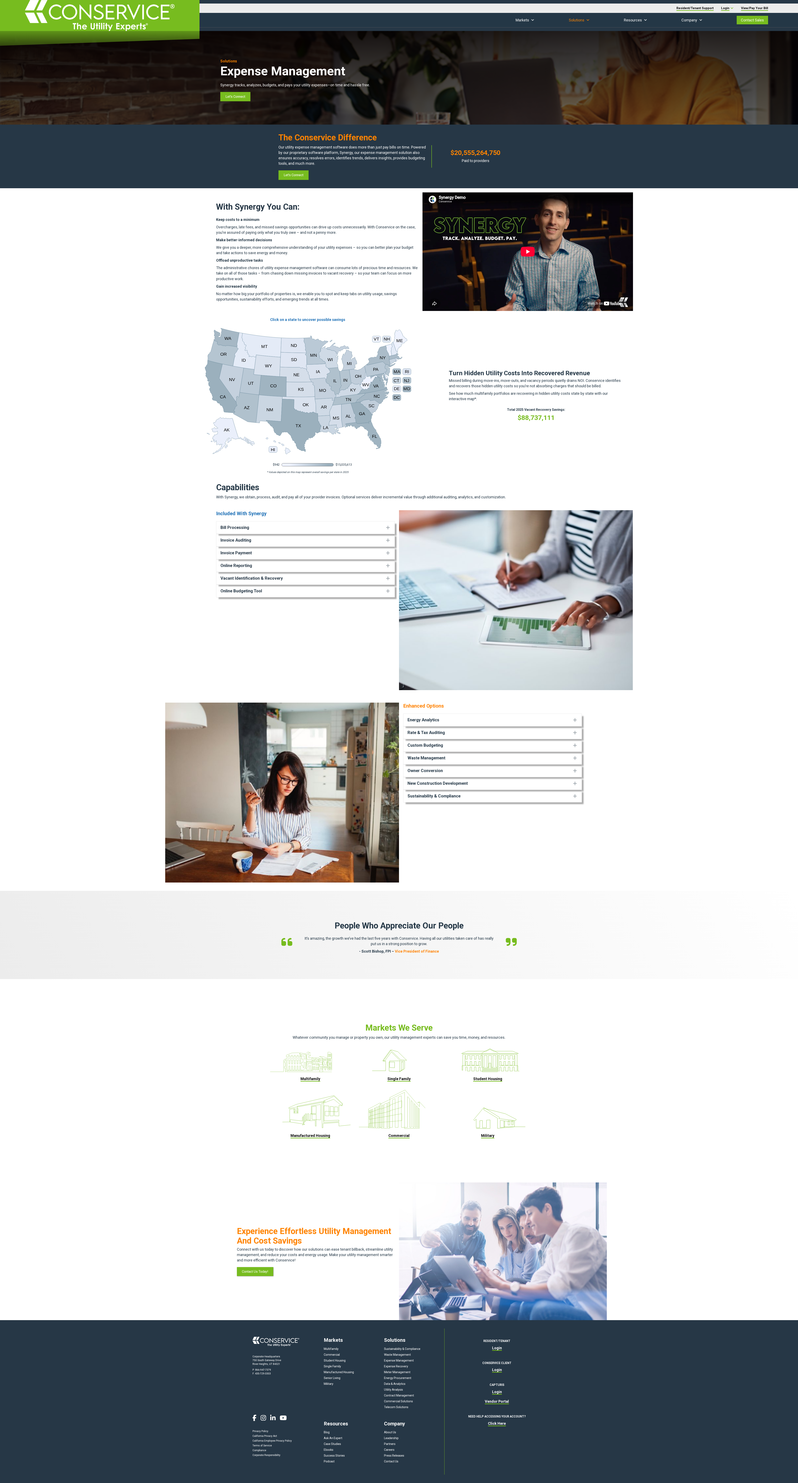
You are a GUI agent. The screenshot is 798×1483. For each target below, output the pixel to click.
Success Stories (334, 1455)
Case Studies (332, 1444)
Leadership (391, 1438)
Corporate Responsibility (266, 1455)
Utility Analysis (393, 1389)
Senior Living (332, 1378)
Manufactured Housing (339, 1372)
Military (328, 1383)
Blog (327, 1432)
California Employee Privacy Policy (272, 1440)
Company (689, 20)
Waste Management (397, 1354)
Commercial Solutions (398, 1401)
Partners (389, 1444)
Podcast (329, 1461)
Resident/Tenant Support (695, 8)
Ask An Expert (333, 1438)
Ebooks (328, 1449)
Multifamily (331, 1349)
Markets (522, 20)
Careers (389, 1449)
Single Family (332, 1366)
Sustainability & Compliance (402, 1349)
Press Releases (394, 1455)
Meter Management (397, 1372)
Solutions (576, 20)
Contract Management (399, 1395)
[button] (532, 20)
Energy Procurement (397, 1378)
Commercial (332, 1354)
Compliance (259, 1450)
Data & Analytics (394, 1383)
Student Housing (335, 1360)
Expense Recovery (396, 1366)
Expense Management (399, 1360)
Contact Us (391, 1461)
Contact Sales (752, 20)
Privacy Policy (260, 1431)
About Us (390, 1432)
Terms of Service (262, 1445)
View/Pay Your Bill (754, 8)
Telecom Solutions (396, 1407)
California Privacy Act (264, 1436)
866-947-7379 (263, 1369)
